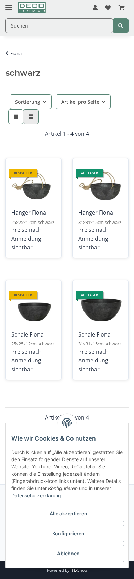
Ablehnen (68, 553)
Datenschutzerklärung (36, 495)
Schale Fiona (27, 334)
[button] (95, 8)
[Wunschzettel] (107, 8)
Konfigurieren (68, 533)
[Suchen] (121, 25)
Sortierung (27, 102)
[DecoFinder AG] (32, 7)
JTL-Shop (78, 570)
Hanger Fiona (28, 212)
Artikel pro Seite (80, 102)
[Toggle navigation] (8, 4)
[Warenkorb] (122, 8)
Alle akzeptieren (68, 513)
